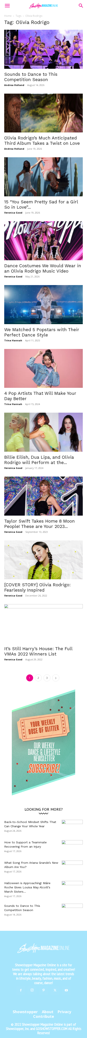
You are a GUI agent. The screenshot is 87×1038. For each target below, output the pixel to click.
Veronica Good (13, 212)
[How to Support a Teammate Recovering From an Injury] (72, 847)
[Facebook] (20, 990)
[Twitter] (55, 990)
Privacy (64, 1012)
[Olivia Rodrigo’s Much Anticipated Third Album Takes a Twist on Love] (43, 113)
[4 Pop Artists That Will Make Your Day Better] (43, 368)
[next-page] (55, 677)
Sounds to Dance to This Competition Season (30, 77)
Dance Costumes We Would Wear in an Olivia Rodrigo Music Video (42, 268)
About (47, 1012)
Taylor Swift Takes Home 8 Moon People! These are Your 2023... (39, 523)
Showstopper (25, 1012)
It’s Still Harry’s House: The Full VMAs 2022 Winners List (38, 651)
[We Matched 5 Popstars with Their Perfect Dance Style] (43, 304)
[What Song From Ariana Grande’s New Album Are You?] (72, 868)
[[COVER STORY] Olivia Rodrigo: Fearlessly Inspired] (43, 559)
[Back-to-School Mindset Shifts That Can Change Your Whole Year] (72, 827)
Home (8, 16)
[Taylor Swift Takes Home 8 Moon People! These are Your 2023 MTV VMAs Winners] (43, 496)
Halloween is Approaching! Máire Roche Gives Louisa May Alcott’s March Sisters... (27, 887)
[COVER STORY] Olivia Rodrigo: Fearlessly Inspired (37, 587)
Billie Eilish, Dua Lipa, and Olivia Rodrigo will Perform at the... (39, 459)
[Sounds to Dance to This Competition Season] (43, 49)
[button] (7, 5)
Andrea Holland (14, 85)
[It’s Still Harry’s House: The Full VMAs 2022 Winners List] (43, 623)
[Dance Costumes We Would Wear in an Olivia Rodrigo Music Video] (43, 240)
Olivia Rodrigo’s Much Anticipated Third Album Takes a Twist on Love (42, 140)
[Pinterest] (43, 990)
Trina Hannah (13, 340)
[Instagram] (32, 990)
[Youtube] (66, 990)
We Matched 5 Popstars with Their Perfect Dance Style (41, 332)
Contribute (43, 1016)
